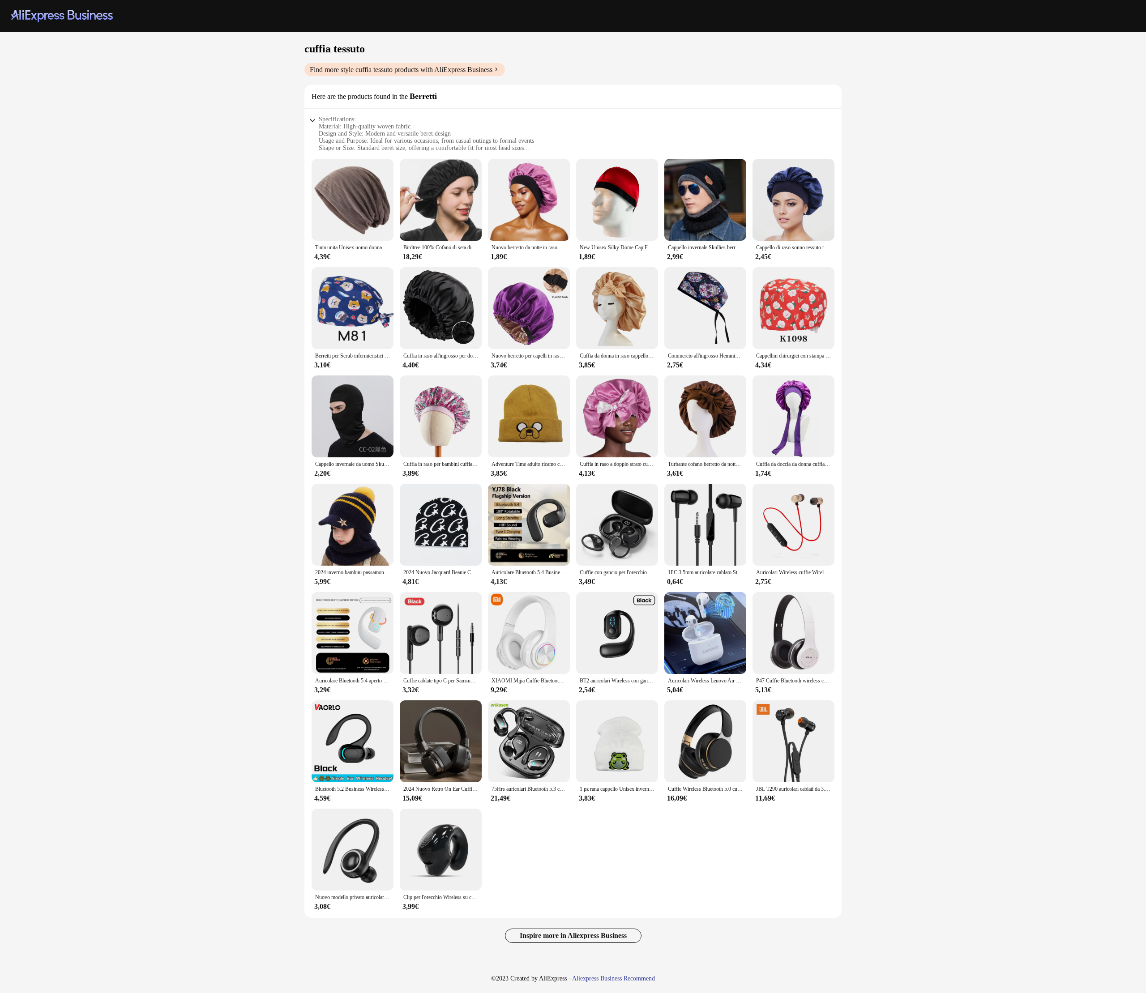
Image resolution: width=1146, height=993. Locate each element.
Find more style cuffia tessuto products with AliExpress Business (401, 69)
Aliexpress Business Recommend (613, 978)
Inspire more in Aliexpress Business (573, 935)
